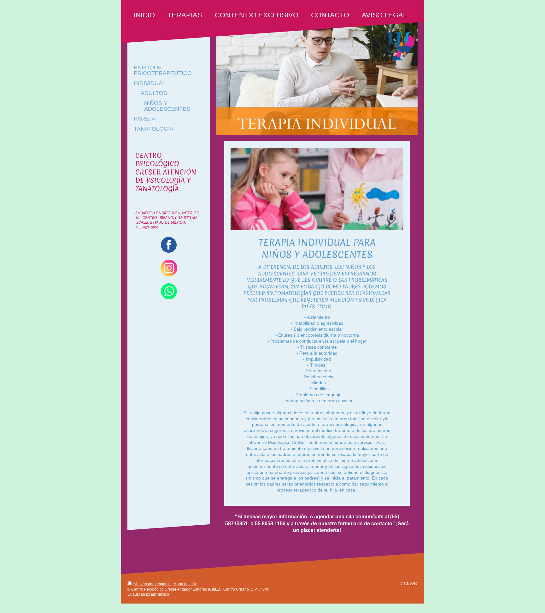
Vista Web (409, 583)
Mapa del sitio (185, 584)
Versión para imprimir (152, 584)
